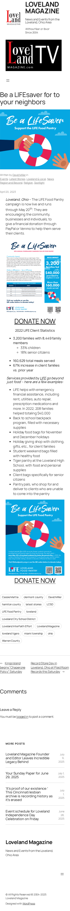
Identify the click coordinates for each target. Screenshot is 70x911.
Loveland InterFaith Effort (17, 626)
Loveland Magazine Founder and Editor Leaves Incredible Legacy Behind (27, 758)
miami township (33, 633)
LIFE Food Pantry (11, 611)
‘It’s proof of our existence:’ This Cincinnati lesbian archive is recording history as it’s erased (29, 794)
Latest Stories (17, 179)
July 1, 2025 (61, 775)
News (50, 179)
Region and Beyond (11, 182)
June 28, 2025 (61, 815)
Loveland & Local (36, 179)
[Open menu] (8, 80)
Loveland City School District (19, 619)
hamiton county (11, 604)
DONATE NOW (35, 321)
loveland (31, 611)
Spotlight (39, 182)
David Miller (19, 175)
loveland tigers (10, 633)
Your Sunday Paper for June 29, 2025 (27, 775)
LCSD (50, 604)
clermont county (33, 597)
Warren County (11, 640)
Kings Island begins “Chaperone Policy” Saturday (12, 667)
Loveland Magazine (48, 626)
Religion (28, 182)
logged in (22, 717)
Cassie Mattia (10, 597)
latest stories (33, 604)
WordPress (29, 903)
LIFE (43, 378)
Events (4, 179)
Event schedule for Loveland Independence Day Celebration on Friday (28, 815)
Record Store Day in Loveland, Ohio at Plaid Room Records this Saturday (50, 667)
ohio (50, 633)
